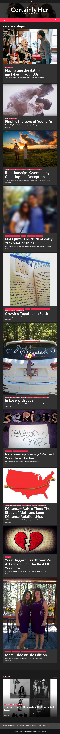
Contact (11, 727)
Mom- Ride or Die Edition (26, 655)
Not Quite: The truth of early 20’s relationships (29, 241)
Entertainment (27, 699)
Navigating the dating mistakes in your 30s (22, 72)
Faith (19, 308)
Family (23, 308)
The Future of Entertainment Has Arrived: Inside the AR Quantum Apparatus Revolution (28, 707)
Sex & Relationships (9, 67)
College (14, 505)
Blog (16, 308)
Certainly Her (29, 9)
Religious (13, 310)
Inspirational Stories (39, 308)
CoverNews (36, 731)
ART (5, 699)
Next (32, 667)
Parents (30, 651)
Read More (8, 80)
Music (33, 699)
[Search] (55, 19)
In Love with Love (19, 400)
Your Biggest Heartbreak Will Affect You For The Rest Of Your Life (29, 564)
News (42, 699)
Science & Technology (9, 700)
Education (19, 505)
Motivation (17, 169)
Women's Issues (39, 169)
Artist (9, 699)
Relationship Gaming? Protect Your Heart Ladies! (29, 456)
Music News (37, 699)
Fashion (22, 725)
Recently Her (23, 169)
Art (17, 725)
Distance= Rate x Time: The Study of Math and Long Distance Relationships (27, 512)
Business (13, 699)
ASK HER (7, 169)
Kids (22, 651)
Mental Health (46, 308)
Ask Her (5, 727)
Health (6, 118)
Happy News (27, 308)
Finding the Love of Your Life (28, 121)
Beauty (5, 725)
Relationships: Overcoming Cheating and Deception (27, 174)
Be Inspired (12, 169)
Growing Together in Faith (26, 313)
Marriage (18, 397)
